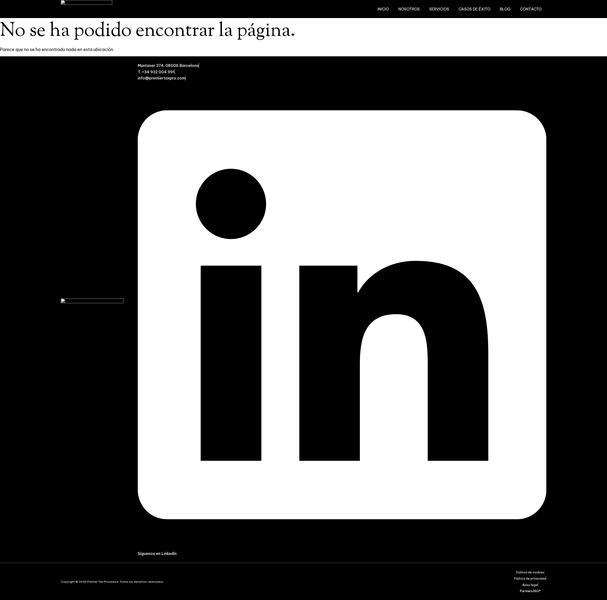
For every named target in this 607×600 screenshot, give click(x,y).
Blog (505, 9)
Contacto (531, 9)
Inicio (383, 9)
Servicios (439, 9)
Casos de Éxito (474, 9)
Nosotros (409, 9)
